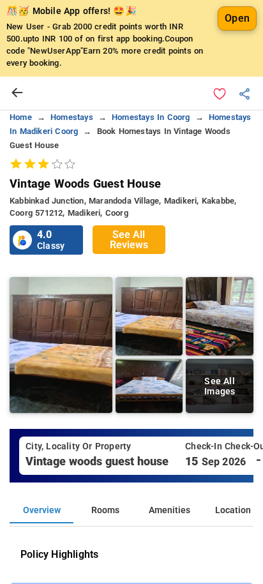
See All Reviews (129, 239)
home (21, 117)
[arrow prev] (17, 93)
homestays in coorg (151, 117)
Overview (42, 510)
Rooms (105, 510)
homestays (71, 117)
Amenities (169, 510)
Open (237, 18)
